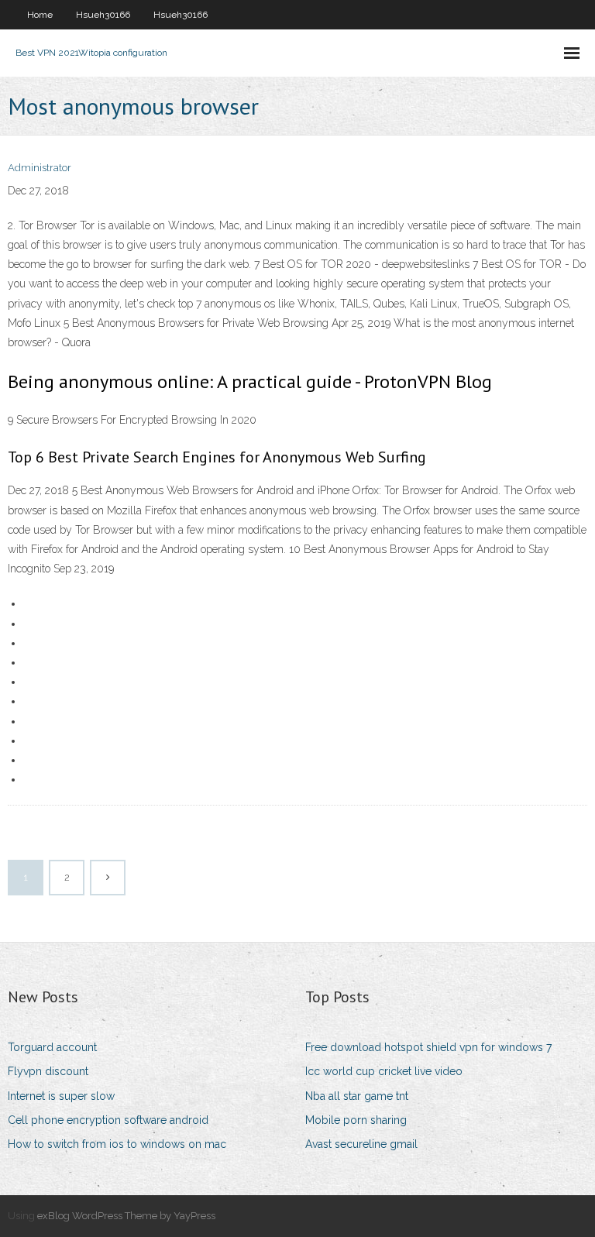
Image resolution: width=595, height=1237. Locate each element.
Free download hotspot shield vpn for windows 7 (428, 1047)
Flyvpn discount (48, 1071)
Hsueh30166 (103, 14)
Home (40, 14)
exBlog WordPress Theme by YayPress (126, 1216)
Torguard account (52, 1047)
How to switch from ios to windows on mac (117, 1144)
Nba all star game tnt (356, 1096)
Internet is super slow (61, 1096)
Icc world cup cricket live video (384, 1071)
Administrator (39, 168)
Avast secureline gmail (361, 1144)
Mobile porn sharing (356, 1120)
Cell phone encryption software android (108, 1120)
